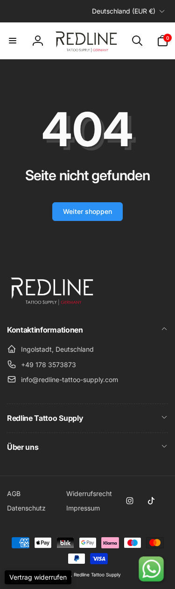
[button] (12, 40)
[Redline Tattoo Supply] (53, 305)
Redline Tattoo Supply (97, 574)
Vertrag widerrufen (38, 577)
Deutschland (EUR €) (123, 11)
